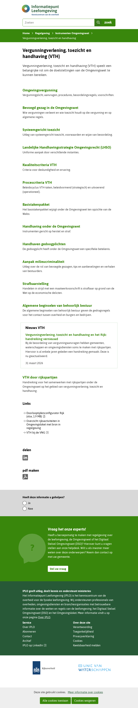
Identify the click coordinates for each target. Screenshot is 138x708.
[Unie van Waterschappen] (94, 668)
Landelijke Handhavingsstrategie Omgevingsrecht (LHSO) (67, 147)
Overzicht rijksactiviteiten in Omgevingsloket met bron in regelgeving (43, 424)
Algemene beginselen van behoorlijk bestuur (57, 305)
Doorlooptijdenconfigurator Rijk (45, 414)
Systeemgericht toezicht (41, 130)
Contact (27, 636)
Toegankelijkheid (83, 631)
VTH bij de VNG (37, 432)
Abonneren (29, 631)
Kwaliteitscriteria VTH (40, 165)
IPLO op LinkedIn (34, 645)
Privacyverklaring (83, 636)
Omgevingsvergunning (40, 90)
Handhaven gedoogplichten (44, 244)
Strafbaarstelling (35, 284)
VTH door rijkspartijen (40, 377)
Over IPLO (44, 617)
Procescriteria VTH (37, 182)
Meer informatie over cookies (85, 692)
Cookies (77, 640)
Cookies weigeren (85, 700)
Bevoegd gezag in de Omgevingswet (50, 108)
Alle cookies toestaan (55, 700)
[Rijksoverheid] (44, 668)
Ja (29, 502)
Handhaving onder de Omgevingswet (51, 226)
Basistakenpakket (36, 204)
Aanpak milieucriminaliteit (43, 262)
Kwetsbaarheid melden (86, 645)
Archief (27, 640)
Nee (30, 508)
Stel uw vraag (58, 568)
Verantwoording (82, 626)
